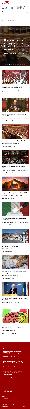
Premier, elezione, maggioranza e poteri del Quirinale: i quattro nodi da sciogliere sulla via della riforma (15, 246)
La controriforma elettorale (7, 325)
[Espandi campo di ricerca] (27, 12)
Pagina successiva (11, 333)
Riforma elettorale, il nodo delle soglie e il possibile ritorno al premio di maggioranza (14, 272)
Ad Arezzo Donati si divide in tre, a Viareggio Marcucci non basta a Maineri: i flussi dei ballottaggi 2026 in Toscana (14, 363)
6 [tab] (15, 64)
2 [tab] (7, 64)
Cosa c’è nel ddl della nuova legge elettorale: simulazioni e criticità (13, 167)
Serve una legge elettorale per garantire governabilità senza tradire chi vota (14, 299)
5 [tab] (13, 64)
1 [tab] (5, 64)
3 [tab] (9, 64)
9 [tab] (22, 64)
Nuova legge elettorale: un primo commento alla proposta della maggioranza (14, 219)
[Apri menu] (2, 12)
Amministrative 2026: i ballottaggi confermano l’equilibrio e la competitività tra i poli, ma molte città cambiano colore (13, 373)
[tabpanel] (15, 47)
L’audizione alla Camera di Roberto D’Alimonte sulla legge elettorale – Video (14, 115)
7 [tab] (18, 64)
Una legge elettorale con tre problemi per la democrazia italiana (15, 193)
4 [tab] (11, 64)
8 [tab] (20, 64)
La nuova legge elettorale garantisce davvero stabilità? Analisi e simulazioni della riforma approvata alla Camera (15, 87)
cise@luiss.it (6, 398)
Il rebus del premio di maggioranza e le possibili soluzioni (14, 140)
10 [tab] (24, 64)
